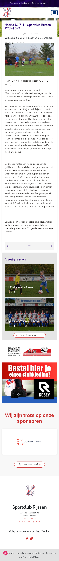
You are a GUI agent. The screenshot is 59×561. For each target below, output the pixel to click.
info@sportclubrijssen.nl (29, 521)
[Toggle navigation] (54, 12)
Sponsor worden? (29, 464)
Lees (10, 292)
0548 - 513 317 (29, 518)
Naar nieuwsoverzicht (30, 335)
